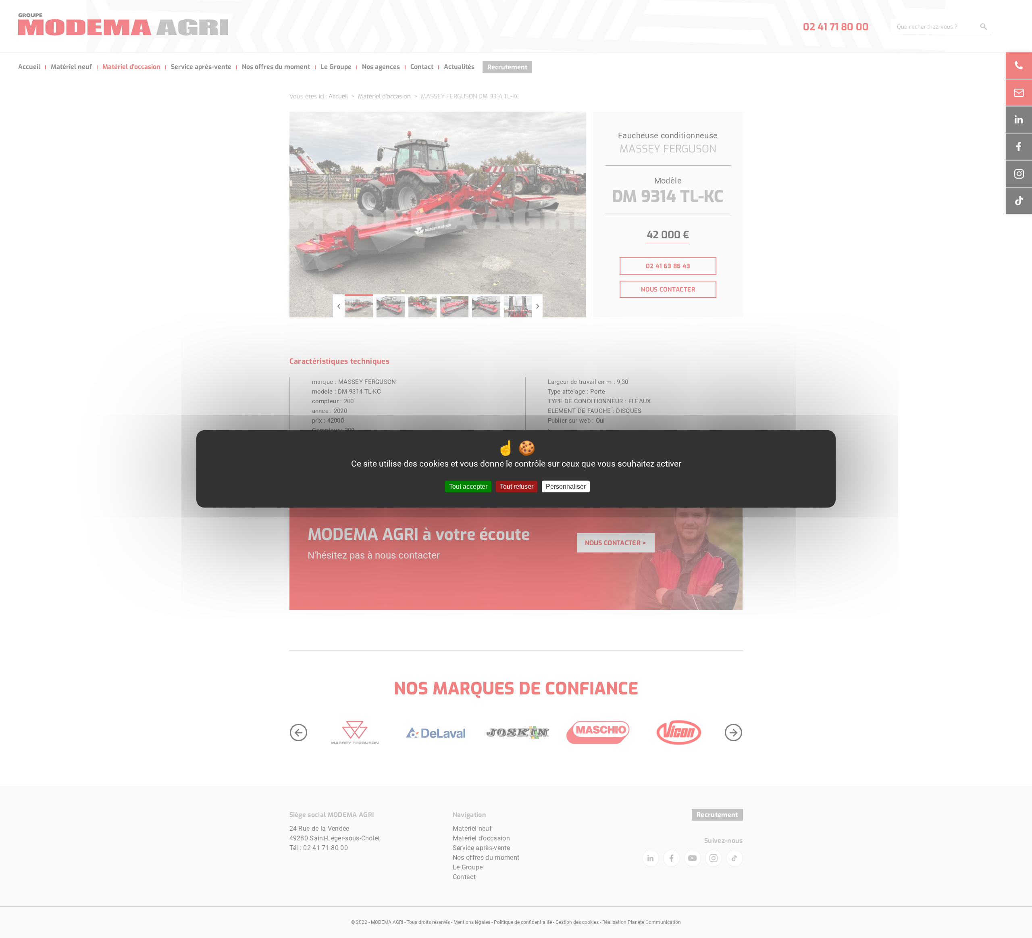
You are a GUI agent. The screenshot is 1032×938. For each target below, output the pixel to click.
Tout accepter (468, 486)
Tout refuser (516, 486)
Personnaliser (566, 486)
